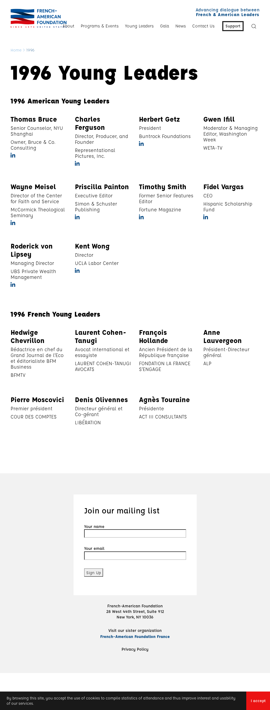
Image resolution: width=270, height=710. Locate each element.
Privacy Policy (135, 649)
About (68, 25)
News (180, 25)
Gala (164, 25)
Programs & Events (100, 25)
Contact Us (203, 25)
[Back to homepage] (37, 18)
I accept (258, 700)
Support (232, 25)
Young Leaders (139, 25)
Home (16, 50)
